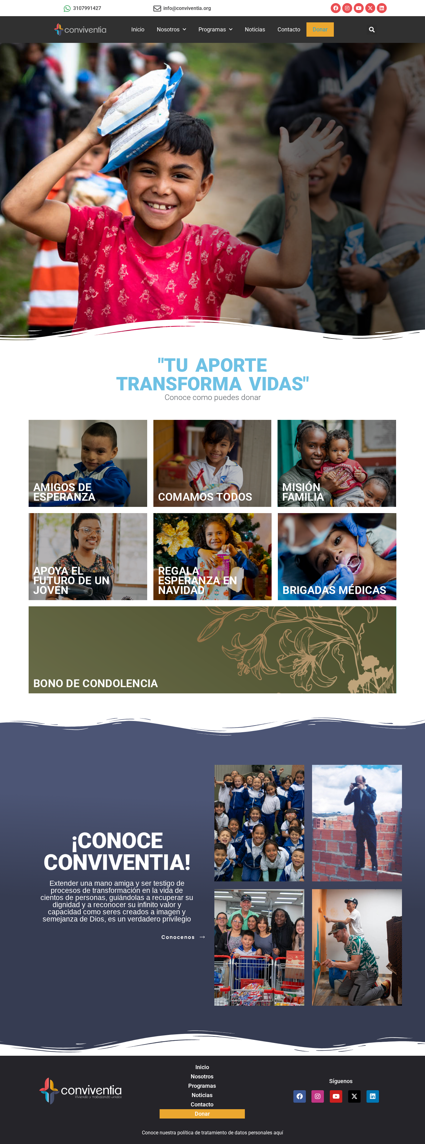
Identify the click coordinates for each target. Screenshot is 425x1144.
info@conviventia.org (187, 8)
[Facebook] (336, 8)
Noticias (255, 29)
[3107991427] (67, 8)
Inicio (137, 29)
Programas (212, 29)
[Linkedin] (382, 8)
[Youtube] (359, 8)
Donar (320, 29)
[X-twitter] (370, 8)
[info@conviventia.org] (157, 8)
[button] (372, 30)
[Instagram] (347, 8)
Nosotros (168, 29)
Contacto (289, 29)
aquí (278, 1133)
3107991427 (87, 8)
